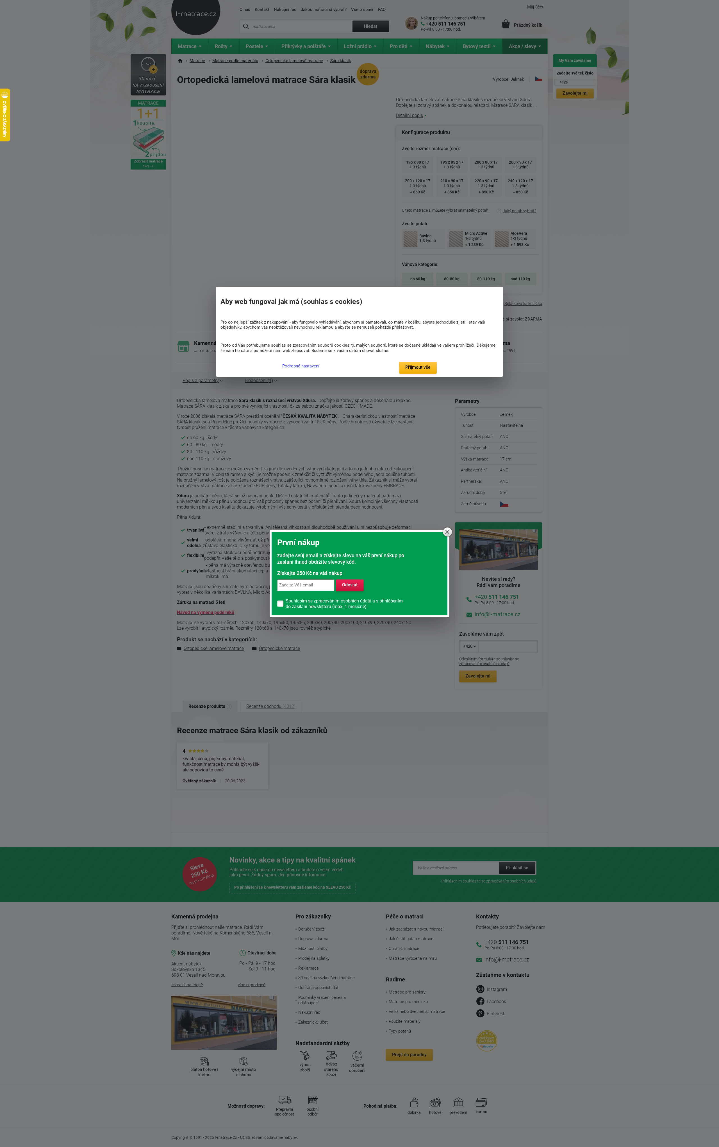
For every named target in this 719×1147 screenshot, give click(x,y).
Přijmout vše (418, 367)
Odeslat (350, 585)
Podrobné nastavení (300, 366)
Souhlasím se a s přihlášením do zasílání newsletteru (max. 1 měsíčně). (344, 603)
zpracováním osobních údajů (342, 601)
